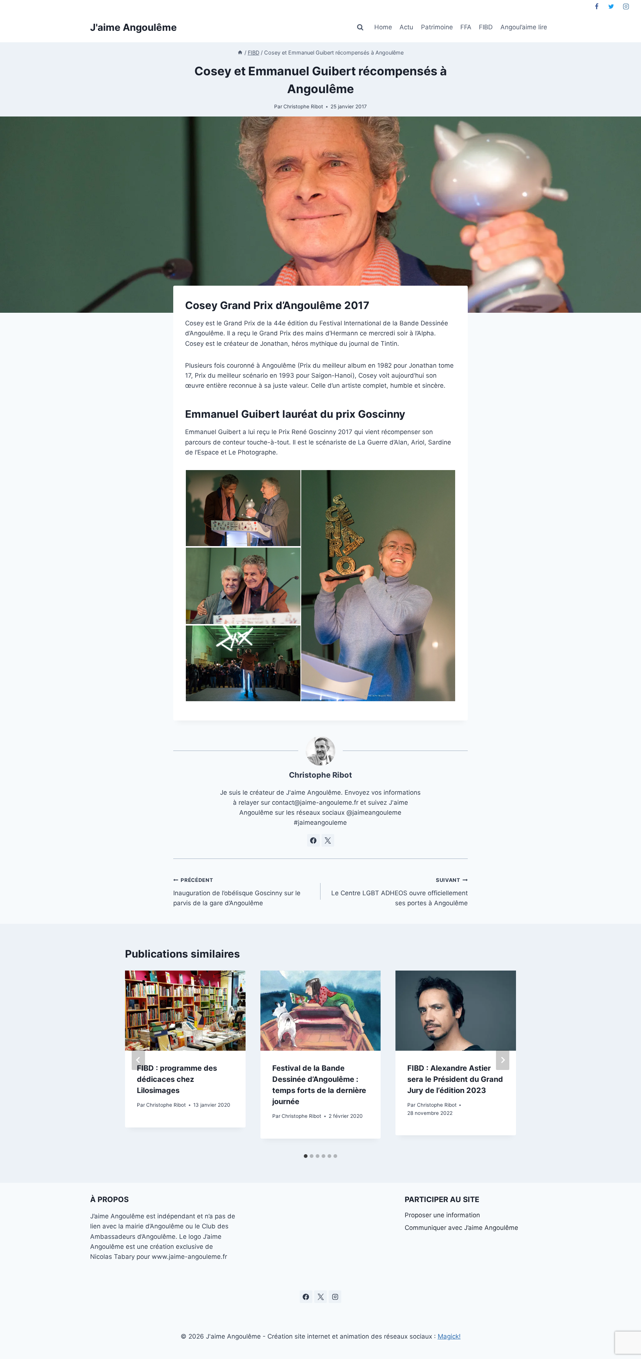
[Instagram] (625, 6)
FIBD (486, 27)
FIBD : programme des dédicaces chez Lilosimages (177, 1079)
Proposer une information (442, 1215)
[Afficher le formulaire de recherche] (360, 27)
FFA (465, 27)
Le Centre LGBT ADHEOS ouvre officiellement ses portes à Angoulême (399, 892)
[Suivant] (502, 1060)
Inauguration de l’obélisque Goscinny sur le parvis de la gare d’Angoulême (236, 892)
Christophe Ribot (303, 106)
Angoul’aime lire (523, 27)
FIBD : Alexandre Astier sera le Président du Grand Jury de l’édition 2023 (455, 1079)
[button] (242, 508)
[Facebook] (597, 6)
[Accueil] (240, 52)
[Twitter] (611, 6)
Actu (406, 27)
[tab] (306, 1156)
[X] (320, 1296)
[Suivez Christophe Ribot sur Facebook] (313, 840)
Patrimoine (437, 27)
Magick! (449, 1336)
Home (383, 27)
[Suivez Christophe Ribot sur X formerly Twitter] (328, 840)
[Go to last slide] (138, 1060)
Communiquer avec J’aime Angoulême (461, 1227)
